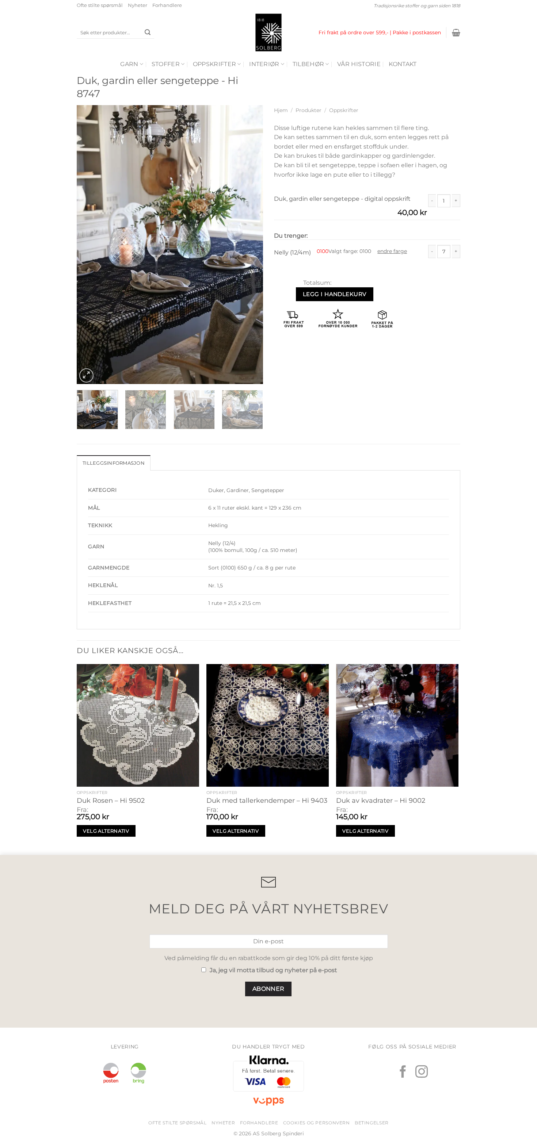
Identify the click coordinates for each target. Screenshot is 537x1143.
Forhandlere (167, 5)
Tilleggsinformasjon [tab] (114, 463)
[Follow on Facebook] (403, 1072)
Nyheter (137, 5)
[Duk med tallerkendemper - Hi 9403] (267, 725)
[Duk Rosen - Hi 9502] (138, 725)
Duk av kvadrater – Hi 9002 (380, 801)
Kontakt (402, 64)
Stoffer (166, 64)
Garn (129, 64)
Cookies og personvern (316, 1122)
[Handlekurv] (456, 32)
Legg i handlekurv (334, 294)
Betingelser (372, 1122)
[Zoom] (86, 375)
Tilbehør (308, 64)
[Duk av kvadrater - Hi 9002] (397, 725)
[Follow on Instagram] (421, 1072)
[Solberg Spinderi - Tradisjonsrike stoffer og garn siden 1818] (268, 32)
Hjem (281, 110)
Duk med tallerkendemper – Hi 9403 (266, 801)
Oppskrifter (214, 64)
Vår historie (359, 64)
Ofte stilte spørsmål (100, 5)
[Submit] (147, 33)
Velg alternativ (106, 831)
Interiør (264, 64)
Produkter (308, 110)
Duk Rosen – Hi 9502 (111, 801)
